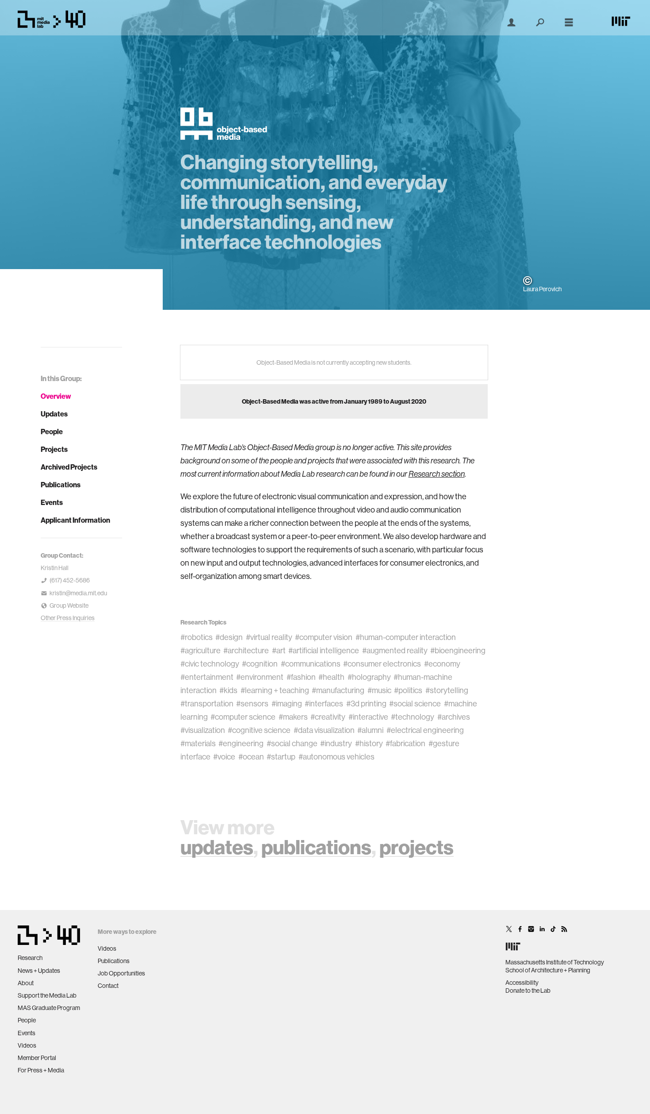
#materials (198, 743)
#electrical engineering (425, 730)
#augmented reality (395, 650)
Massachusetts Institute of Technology (554, 962)
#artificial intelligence (323, 650)
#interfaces (324, 703)
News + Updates (39, 971)
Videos (27, 1045)
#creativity (327, 717)
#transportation (206, 703)
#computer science (242, 717)
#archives (453, 717)
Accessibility (522, 983)
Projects (54, 449)
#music (379, 690)
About (26, 983)
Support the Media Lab (47, 995)
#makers (293, 717)
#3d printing (366, 703)
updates (216, 847)
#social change (292, 743)
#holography (369, 677)
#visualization (202, 730)
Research (30, 958)
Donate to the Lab (528, 991)
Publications (60, 484)
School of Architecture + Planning (547, 970)
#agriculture (200, 650)
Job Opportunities (121, 973)
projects (416, 847)
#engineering (241, 743)
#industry (336, 743)
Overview (56, 396)
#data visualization (324, 730)
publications (316, 847)
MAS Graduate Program (49, 1008)
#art (279, 650)
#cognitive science (259, 730)
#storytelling (446, 690)
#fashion (301, 677)
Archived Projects (69, 467)
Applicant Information (75, 520)
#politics (408, 690)
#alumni (370, 730)
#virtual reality (269, 637)
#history (369, 743)
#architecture (246, 650)
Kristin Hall (55, 568)
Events (52, 502)
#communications (310, 664)
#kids (228, 690)
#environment (259, 677)
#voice (224, 757)
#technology (412, 717)
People (52, 431)
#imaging (286, 703)
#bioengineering (458, 650)
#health (331, 677)
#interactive (368, 717)
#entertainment (206, 677)
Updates (54, 413)
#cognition (260, 664)
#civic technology (209, 664)
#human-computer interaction (406, 637)
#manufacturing (338, 690)
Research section (437, 474)
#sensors (252, 703)
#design (229, 637)
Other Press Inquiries (68, 618)
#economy (442, 664)
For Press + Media (41, 1070)
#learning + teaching (275, 690)
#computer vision (323, 637)
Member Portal (37, 1058)
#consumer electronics (382, 664)
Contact (108, 986)
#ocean (251, 757)
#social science (415, 703)
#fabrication (405, 743)
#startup (281, 757)
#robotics (196, 637)
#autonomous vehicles (336, 757)
